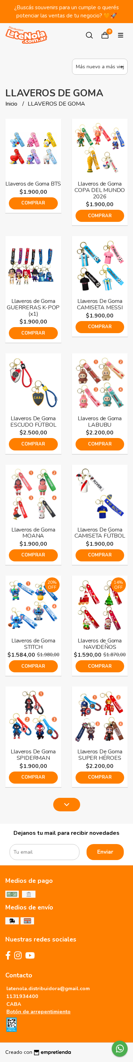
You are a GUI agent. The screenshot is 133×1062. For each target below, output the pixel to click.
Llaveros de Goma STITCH (33, 644)
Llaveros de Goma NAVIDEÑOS (100, 644)
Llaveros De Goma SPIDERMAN (33, 755)
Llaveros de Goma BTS (33, 184)
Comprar (33, 203)
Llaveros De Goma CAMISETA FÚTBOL (99, 533)
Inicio (12, 104)
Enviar (105, 852)
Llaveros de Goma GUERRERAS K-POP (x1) (33, 307)
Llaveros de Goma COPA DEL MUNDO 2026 (99, 190)
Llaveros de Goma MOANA (33, 533)
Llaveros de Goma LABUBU (100, 422)
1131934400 (22, 996)
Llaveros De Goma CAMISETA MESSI (100, 304)
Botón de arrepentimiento (38, 1011)
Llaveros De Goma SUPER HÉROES (99, 755)
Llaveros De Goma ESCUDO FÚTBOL (33, 422)
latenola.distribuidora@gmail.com (48, 988)
